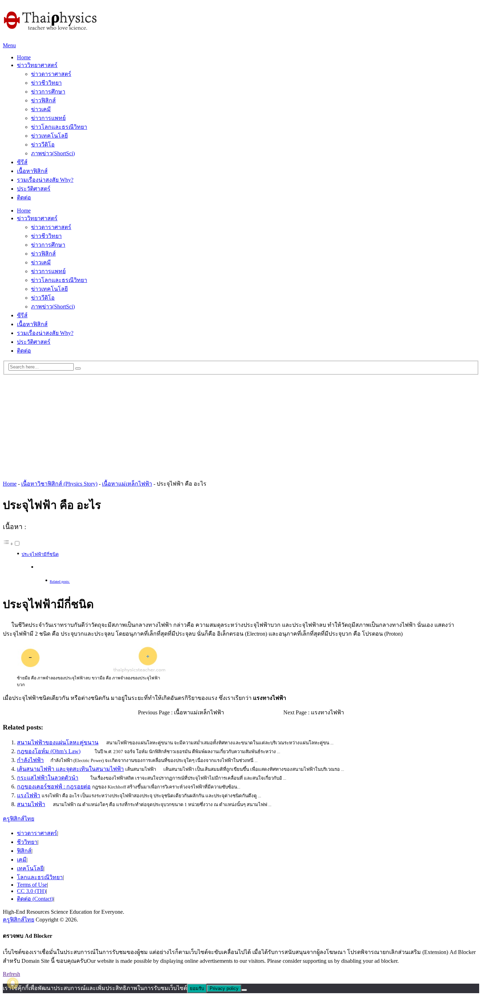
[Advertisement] (241, 424)
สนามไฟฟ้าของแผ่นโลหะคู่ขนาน (57, 742)
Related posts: (60, 581)
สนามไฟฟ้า (31, 804)
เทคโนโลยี (30, 868)
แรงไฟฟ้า (28, 795)
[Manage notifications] (12, 983)
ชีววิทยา (27, 842)
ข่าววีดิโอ (43, 145)
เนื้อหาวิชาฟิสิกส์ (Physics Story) (59, 484)
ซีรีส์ (22, 162)
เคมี (21, 860)
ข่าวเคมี (41, 109)
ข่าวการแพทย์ (48, 118)
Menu (9, 45)
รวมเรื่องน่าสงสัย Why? (45, 180)
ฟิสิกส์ (24, 851)
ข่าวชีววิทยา (46, 83)
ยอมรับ (197, 988)
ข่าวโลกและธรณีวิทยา (59, 127)
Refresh (11, 974)
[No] (244, 990)
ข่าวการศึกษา (48, 92)
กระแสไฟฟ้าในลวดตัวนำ (47, 778)
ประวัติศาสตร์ (33, 189)
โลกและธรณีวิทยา (40, 877)
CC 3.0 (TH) (31, 891)
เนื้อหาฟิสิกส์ (32, 171)
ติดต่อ (24, 197)
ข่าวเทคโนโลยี (49, 136)
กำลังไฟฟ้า (30, 760)
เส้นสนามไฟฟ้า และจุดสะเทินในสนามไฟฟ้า (70, 769)
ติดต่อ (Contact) (35, 899)
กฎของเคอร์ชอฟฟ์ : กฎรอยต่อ (54, 787)
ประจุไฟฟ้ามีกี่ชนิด (40, 554)
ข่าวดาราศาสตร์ (51, 74)
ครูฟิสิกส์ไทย (18, 819)
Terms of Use (32, 885)
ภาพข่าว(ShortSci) (53, 153)
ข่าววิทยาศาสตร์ (37, 65)
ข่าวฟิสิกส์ (43, 100)
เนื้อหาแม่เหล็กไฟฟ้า (127, 484)
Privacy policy (224, 988)
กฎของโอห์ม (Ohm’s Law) (48, 751)
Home (24, 57)
